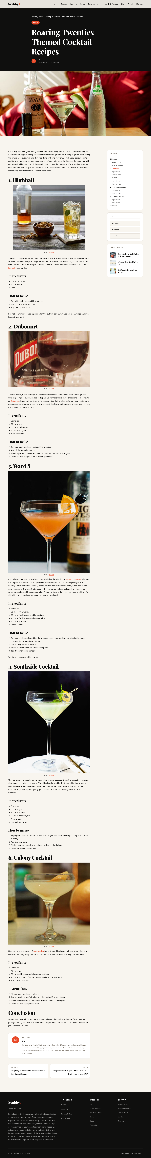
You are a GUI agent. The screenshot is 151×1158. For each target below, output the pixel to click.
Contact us (65, 1118)
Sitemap (121, 1121)
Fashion (73, 4)
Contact (121, 1117)
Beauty (64, 4)
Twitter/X (115, 223)
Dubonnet (15, 401)
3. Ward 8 (113, 178)
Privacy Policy (66, 1114)
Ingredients (116, 162)
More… (139, 4)
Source (51, 252)
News (82, 4)
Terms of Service (124, 1108)
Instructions (116, 203)
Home (55, 4)
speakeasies (38, 951)
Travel (130, 4)
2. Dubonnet (115, 168)
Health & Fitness (111, 4)
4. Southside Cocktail (118, 187)
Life (122, 4)
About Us (65, 1109)
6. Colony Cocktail (117, 196)
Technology (94, 1125)
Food (41, 16)
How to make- (117, 165)
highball (12, 268)
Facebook (115, 229)
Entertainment (94, 4)
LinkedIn (115, 236)
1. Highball (113, 159)
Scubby (13, 4)
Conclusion (114, 206)
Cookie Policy (123, 1113)
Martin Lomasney (73, 579)
